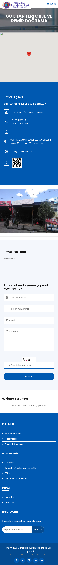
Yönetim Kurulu (13, 433)
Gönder (38, 529)
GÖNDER (29, 376)
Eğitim (8, 473)
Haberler (9, 497)
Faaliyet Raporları (14, 444)
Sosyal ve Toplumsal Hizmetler (21, 467)
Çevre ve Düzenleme (16, 478)
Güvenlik (9, 462)
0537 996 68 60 (20, 123)
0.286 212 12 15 (19, 120)
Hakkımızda (11, 438)
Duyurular (9, 502)
